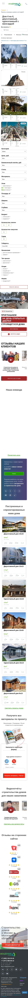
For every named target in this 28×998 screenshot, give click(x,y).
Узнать (14, 473)
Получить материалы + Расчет (14, 775)
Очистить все (4, 40)
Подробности (12, 945)
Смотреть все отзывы (14, 378)
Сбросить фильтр (14, 287)
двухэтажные (20, 40)
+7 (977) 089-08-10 (7, 961)
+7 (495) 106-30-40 (7, 958)
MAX (21, 981)
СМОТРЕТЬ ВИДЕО (15, 334)
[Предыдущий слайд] (2, 354)
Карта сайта (4, 986)
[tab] (10, 62)
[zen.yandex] (14, 491)
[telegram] (10, 495)
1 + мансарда (12, 40)
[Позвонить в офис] (26, 4)
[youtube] (5, 495)
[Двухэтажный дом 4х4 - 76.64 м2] (14, 79)
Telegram (23, 977)
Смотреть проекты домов (14, 708)
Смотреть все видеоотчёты (14, 824)
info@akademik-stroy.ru (6, 984)
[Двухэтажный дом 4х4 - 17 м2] (14, 131)
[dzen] (11, 969)
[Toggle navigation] (3, 4)
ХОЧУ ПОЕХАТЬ (14, 329)
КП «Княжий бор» (8, 311)
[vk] (5, 491)
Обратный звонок (22, 984)
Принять (24, 992)
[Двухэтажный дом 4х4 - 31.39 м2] (14, 105)
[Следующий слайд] (25, 354)
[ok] (10, 491)
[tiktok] (14, 495)
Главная (3, 10)
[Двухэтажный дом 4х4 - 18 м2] (14, 53)
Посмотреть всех (14, 455)
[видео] (11, 360)
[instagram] (19, 491)
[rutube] (2, 973)
